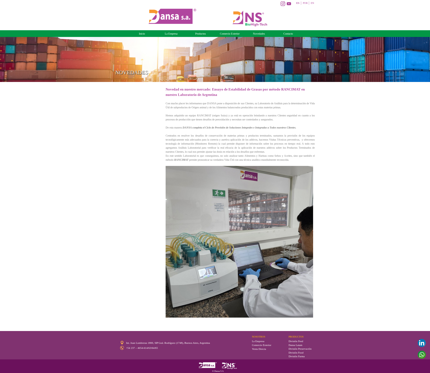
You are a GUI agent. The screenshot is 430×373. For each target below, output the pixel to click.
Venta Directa (259, 349)
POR (305, 3)
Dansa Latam (295, 345)
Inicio (142, 33)
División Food (296, 352)
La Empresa (171, 33)
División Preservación (300, 348)
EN (312, 3)
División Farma (297, 356)
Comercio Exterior (230, 33)
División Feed (296, 341)
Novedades (259, 33)
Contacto (288, 33)
